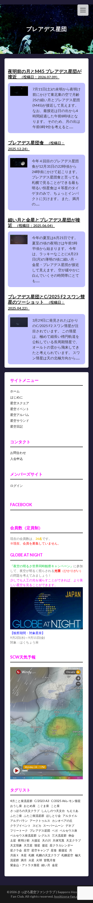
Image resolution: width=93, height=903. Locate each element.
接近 (45, 845)
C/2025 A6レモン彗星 (66, 801)
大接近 (35, 840)
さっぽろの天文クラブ (25, 811)
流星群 (14, 860)
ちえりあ (72, 811)
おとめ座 (29, 806)
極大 (78, 855)
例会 (71, 835)
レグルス (44, 835)
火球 (39, 860)
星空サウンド (19, 420)
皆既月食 (50, 860)
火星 (31, 860)
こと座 (55, 806)
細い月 (45, 865)
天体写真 (58, 840)
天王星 (28, 845)
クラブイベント (20, 825)
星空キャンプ (40, 850)
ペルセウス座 (68, 830)
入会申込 (16, 459)
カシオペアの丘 (62, 820)
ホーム (15, 391)
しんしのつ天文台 (53, 811)
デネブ (69, 825)
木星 (24, 855)
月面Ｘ (14, 855)
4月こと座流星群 (21, 801)
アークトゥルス (40, 820)
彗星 (37, 845)
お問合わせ (18, 453)
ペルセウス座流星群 (23, 835)
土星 (13, 840)
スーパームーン (53, 825)
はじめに (16, 397)
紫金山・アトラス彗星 (25, 865)
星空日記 (16, 426)
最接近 (62, 850)
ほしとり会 (53, 815)
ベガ (55, 830)
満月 (24, 860)
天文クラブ (73, 840)
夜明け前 (24, 840)
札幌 (31, 855)
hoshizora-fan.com (68, 896)
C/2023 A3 (41, 801)
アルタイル (70, 815)
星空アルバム (19, 415)
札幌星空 (67, 855)
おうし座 (16, 806)
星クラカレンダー (61, 845)
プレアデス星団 (40, 830)
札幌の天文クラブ (48, 855)
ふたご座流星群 (34, 815)
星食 (54, 850)
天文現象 (16, 845)
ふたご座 (16, 815)
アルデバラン (19, 820)
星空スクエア (19, 403)
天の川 (46, 840)
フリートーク (19, 830)
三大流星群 (59, 835)
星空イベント (19, 409)
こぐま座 (43, 806)
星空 (27, 850)
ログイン (16, 486)
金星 (55, 865)
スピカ (37, 825)
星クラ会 (16, 850)
